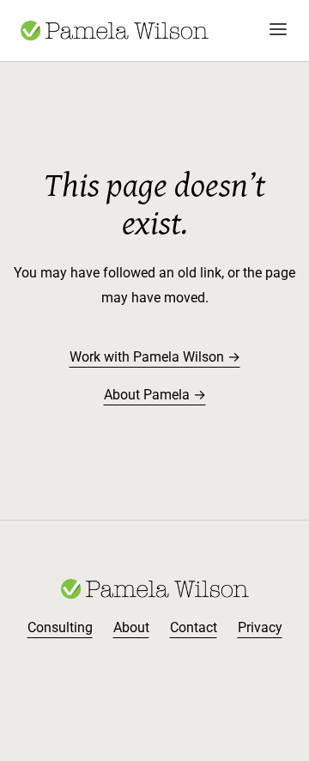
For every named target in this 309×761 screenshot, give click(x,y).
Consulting (60, 627)
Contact (193, 627)
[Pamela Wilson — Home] (114, 30)
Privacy (260, 627)
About (131, 627)
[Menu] (278, 30)
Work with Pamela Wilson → (155, 357)
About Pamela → (155, 395)
